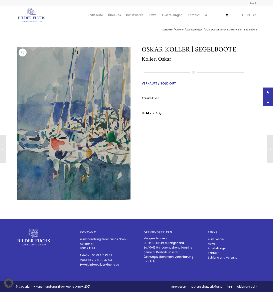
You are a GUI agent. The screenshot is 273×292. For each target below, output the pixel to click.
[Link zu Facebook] (242, 15)
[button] (9, 283)
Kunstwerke (216, 239)
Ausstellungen (217, 248)
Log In (253, 3)
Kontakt (213, 253)
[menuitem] (95, 15)
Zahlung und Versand (222, 258)
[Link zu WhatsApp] (254, 15)
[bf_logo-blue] (32, 15)
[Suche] (206, 15)
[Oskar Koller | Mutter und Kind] (3, 149)
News (211, 244)
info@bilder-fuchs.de (104, 265)
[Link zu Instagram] (248, 15)
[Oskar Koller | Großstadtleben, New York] (270, 149)
